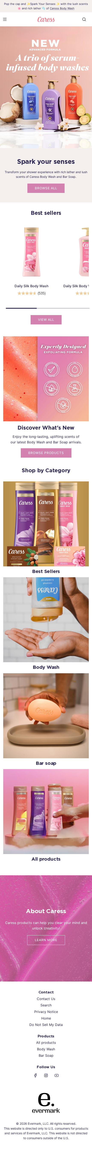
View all (46, 320)
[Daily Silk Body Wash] (31, 252)
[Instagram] (46, 1075)
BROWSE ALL (46, 188)
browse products (46, 453)
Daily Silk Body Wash (32, 286)
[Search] (84, 19)
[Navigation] (4, 19)
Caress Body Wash (62, 8)
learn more (46, 940)
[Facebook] (35, 1075)
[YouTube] (56, 1075)
